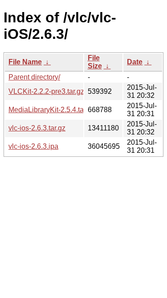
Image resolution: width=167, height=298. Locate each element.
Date (135, 62)
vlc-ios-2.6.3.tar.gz (36, 128)
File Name (25, 62)
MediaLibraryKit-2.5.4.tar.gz (51, 109)
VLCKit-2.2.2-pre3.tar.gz (46, 91)
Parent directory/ (34, 77)
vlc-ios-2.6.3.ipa (33, 146)
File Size (95, 62)
